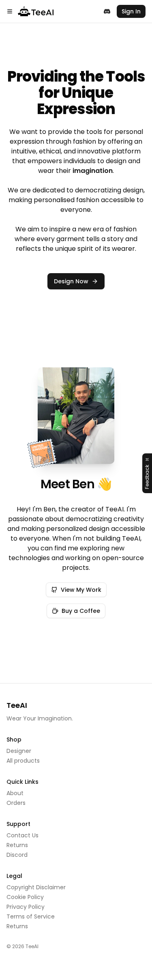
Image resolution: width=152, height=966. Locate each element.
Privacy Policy (25, 907)
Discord (17, 855)
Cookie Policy (25, 897)
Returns (17, 845)
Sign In (131, 11)
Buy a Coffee (81, 611)
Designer (18, 751)
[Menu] (9, 11)
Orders (16, 803)
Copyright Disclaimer (36, 887)
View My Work (81, 590)
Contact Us (22, 835)
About (15, 793)
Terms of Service (30, 916)
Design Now (71, 281)
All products (23, 761)
